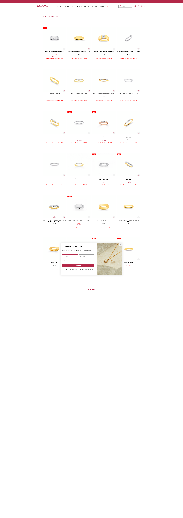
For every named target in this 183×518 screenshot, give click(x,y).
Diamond (47, 16)
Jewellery (58, 6)
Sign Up (78, 265)
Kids (89, 6)
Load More (91, 289)
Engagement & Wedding (69, 6)
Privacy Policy (80, 271)
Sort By (130, 21)
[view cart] (145, 6)
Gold (52, 16)
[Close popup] (120, 244)
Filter (47, 21)
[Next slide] (64, 80)
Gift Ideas (94, 6)
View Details (48, 61)
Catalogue (102, 6)
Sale (108, 6)
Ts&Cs (74, 271)
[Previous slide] (44, 80)
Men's (85, 6)
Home (44, 12)
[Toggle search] (120, 6)
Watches (79, 6)
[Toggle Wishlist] (64, 49)
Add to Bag (60, 61)
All (43, 16)
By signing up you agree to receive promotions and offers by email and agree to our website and (78, 270)
